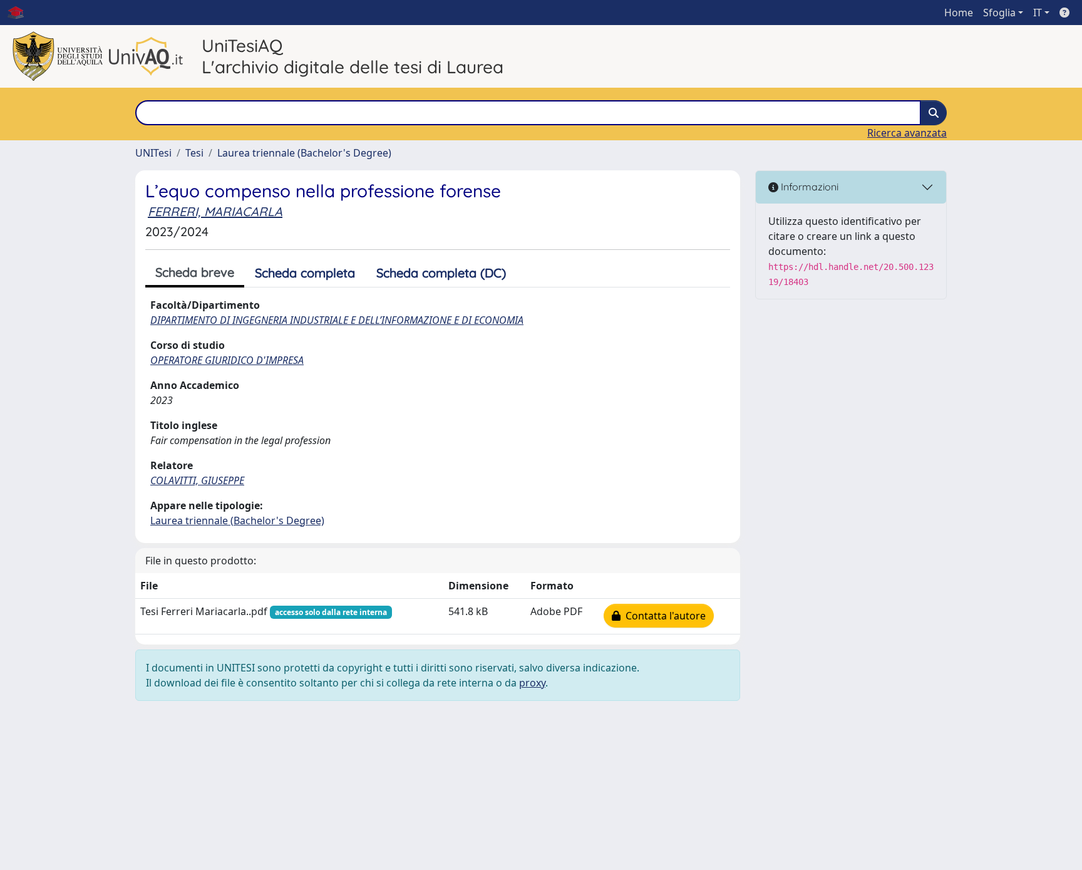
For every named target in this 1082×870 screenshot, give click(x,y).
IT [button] (1037, 12)
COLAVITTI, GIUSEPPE (197, 480)
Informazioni (808, 186)
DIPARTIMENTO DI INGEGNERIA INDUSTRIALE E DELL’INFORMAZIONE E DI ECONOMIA (336, 320)
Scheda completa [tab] (305, 273)
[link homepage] (21, 12)
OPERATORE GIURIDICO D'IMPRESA (227, 360)
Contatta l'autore (663, 616)
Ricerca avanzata (907, 133)
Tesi (194, 153)
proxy (532, 683)
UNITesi (153, 153)
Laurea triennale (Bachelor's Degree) (304, 153)
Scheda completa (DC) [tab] (441, 273)
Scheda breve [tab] (194, 272)
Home (958, 12)
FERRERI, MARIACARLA (215, 211)
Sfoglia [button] (999, 12)
